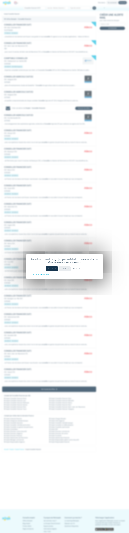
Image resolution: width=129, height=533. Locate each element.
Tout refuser (65, 269)
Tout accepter (51, 269)
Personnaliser (77, 269)
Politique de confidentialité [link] (40, 274)
